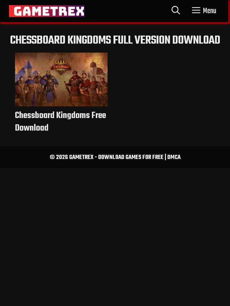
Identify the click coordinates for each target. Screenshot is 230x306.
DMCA (174, 157)
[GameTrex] (47, 11)
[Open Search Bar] (176, 11)
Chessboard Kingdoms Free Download (60, 122)
